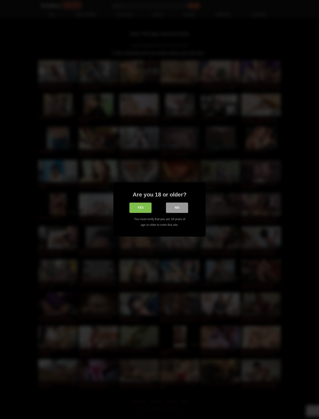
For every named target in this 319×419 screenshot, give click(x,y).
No (177, 207)
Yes (141, 207)
